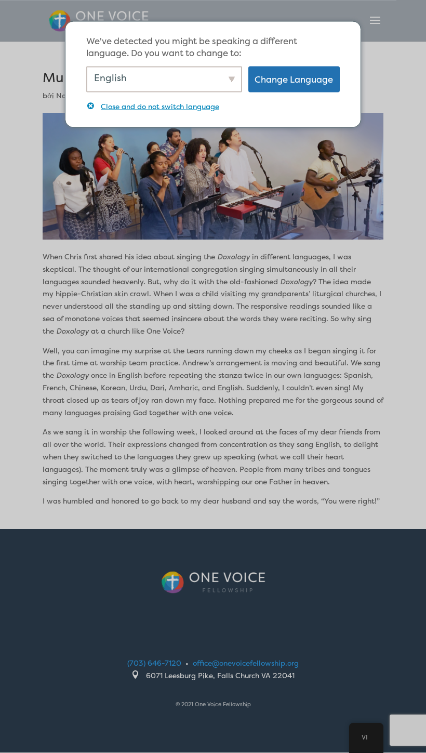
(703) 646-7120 (154, 663)
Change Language (294, 79)
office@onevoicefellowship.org (246, 663)
